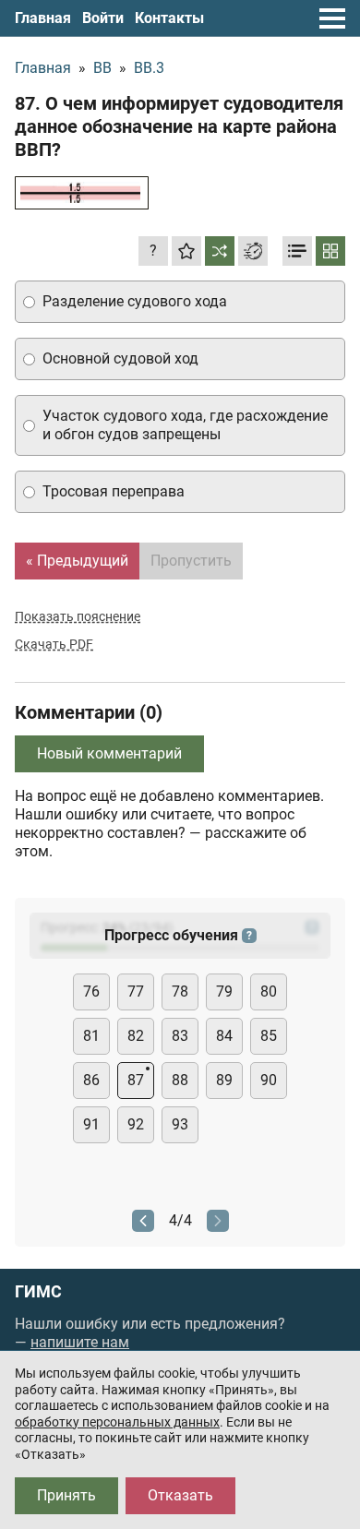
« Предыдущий (77, 560)
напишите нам (79, 1342)
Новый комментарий (109, 753)
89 (224, 1080)
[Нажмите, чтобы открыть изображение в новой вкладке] (82, 192)
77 (135, 991)
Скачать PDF (54, 644)
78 (180, 991)
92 (135, 1124)
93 (180, 1124)
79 (224, 991)
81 (91, 1036)
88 (180, 1080)
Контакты (169, 18)
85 (268, 1036)
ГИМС (38, 1292)
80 (268, 991)
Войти (103, 18)
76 (91, 991)
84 (224, 1036)
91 (91, 1124)
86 (91, 1080)
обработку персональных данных (117, 1422)
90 (268, 1080)
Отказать (180, 1495)
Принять (66, 1495)
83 (180, 1036)
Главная (43, 18)
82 (135, 1036)
